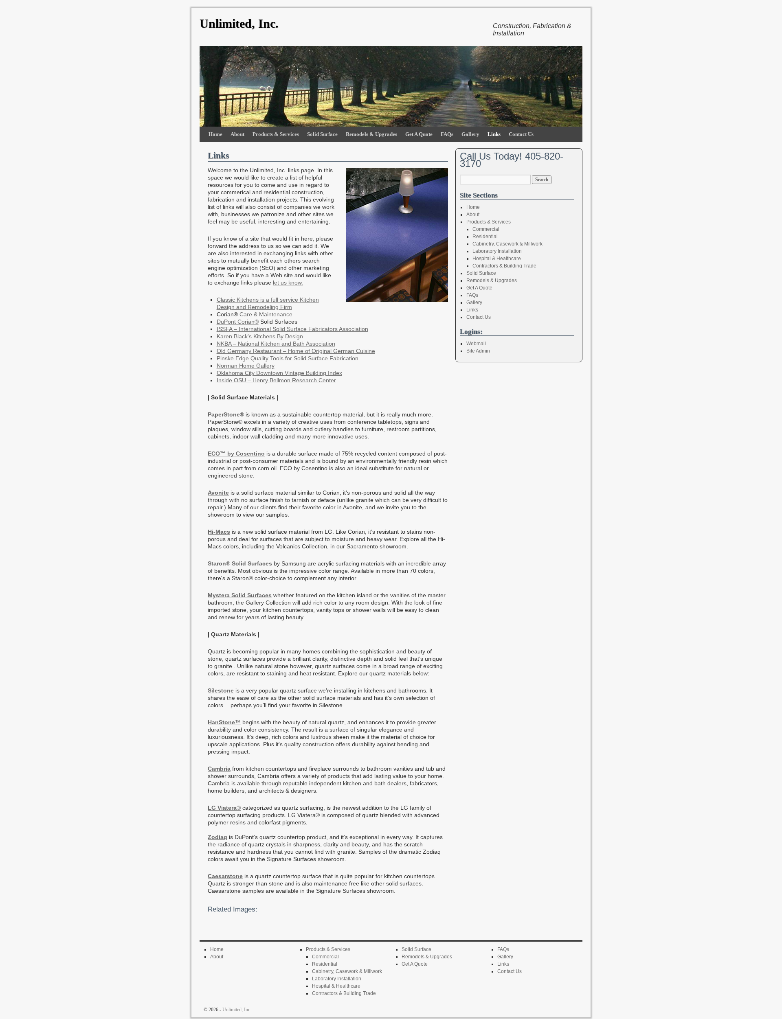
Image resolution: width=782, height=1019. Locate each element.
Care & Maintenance (265, 314)
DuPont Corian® (238, 321)
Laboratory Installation (497, 251)
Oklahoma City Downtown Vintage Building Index (279, 373)
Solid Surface (322, 134)
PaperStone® (226, 414)
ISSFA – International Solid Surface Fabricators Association (292, 329)
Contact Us (521, 134)
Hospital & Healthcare (496, 258)
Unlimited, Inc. (239, 23)
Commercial (485, 229)
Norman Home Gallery (246, 365)
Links (494, 134)
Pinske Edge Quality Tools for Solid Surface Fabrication (287, 358)
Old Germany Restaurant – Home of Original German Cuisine (296, 351)
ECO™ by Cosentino (236, 453)
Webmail (476, 343)
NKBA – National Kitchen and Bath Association (276, 343)
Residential (485, 236)
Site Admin (478, 351)
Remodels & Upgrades (371, 134)
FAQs (447, 134)
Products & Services (276, 134)
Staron (217, 563)
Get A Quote (419, 134)
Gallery (470, 134)
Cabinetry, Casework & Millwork (507, 244)
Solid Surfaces (251, 563)
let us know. (288, 282)
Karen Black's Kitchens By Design (260, 336)
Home (215, 134)
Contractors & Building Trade (504, 266)
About (237, 134)
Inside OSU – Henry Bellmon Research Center (276, 380)
